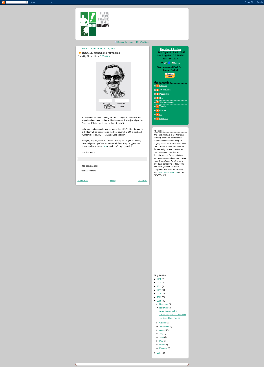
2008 (159, 301)
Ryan (161, 98)
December (164, 304)
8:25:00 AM (105, 56)
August (162, 330)
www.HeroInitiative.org (168, 172)
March (162, 345)
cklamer (162, 110)
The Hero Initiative (170, 49)
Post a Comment (88, 171)
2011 (159, 290)
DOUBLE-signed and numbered (101, 52)
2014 (159, 283)
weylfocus (163, 119)
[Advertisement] (166, 225)
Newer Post (82, 181)
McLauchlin (164, 94)
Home (113, 181)
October (163, 323)
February (163, 348)
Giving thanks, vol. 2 (168, 311)
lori (160, 115)
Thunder (163, 106)
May (161, 341)
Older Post (142, 181)
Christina (163, 86)
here (105, 146)
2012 (159, 286)
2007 (159, 353)
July (161, 334)
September (164, 326)
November (164, 308)
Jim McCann (164, 90)
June (161, 337)
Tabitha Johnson (166, 102)
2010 (159, 294)
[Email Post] (82, 159)
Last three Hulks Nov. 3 (169, 318)
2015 (159, 279)
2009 (159, 297)
